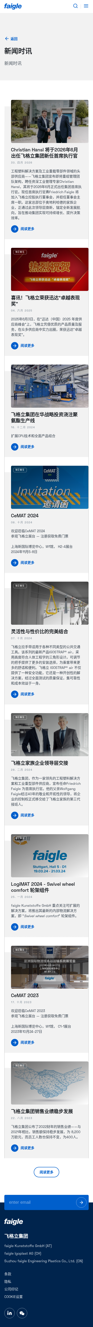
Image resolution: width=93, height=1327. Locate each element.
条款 (7, 1274)
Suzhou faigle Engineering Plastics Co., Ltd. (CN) (43, 1261)
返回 (14, 39)
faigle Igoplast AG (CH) (22, 1253)
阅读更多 (46, 1172)
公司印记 (11, 1289)
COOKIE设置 (13, 1297)
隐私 (7, 1281)
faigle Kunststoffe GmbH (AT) (28, 1246)
